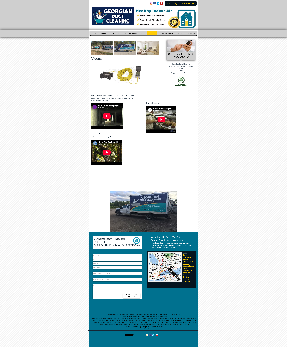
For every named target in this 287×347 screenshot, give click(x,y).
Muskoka (179, 245)
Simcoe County (170, 245)
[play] (137, 82)
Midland (186, 264)
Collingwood (187, 257)
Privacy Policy (144, 328)
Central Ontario (125, 318)
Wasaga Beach (188, 266)
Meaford (118, 320)
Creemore (137, 320)
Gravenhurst (109, 322)
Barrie (195, 318)
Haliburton (187, 245)
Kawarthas (167, 318)
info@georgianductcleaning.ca (181, 73)
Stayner (131, 320)
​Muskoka (186, 259)
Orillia (95, 320)
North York (161, 247)
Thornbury (125, 320)
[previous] (95, 49)
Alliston (185, 268)
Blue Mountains (111, 320)
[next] (155, 49)
